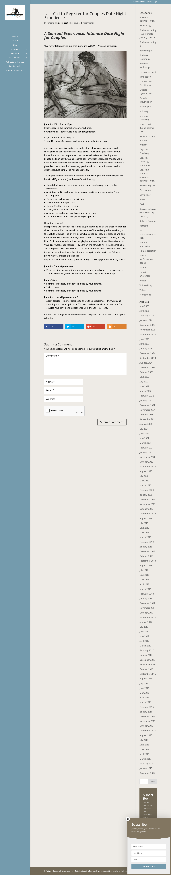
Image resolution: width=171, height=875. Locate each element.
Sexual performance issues (146, 259)
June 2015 (144, 744)
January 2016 (145, 711)
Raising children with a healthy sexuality (147, 212)
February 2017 (146, 650)
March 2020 (145, 485)
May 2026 (144, 306)
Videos (142, 280)
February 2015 (146, 763)
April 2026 (144, 310)
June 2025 (144, 339)
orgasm (143, 144)
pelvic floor (144, 194)
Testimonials (15, 66)
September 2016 (147, 673)
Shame (142, 267)
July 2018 (143, 570)
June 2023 (144, 376)
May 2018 (144, 579)
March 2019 (145, 537)
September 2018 (147, 560)
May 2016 (144, 692)
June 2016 (144, 688)
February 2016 (146, 707)
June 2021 (144, 433)
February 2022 (146, 395)
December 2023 (147, 367)
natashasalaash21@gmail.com (86, 314)
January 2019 (145, 546)
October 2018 (146, 556)
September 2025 (147, 334)
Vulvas (142, 290)
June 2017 (144, 631)
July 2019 (143, 523)
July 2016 (143, 683)
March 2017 (145, 645)
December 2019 (147, 499)
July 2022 (143, 381)
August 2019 (145, 518)
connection (145, 76)
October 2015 (146, 725)
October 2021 (146, 414)
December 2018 (147, 551)
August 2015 (145, 735)
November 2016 (147, 664)
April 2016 (144, 697)
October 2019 (146, 508)
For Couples (15, 58)
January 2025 (145, 348)
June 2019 (144, 527)
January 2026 (145, 320)
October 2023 (146, 372)
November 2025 (147, 329)
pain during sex (147, 185)
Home (15, 37)
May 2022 (144, 386)
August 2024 (145, 362)
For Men (15, 54)
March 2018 (145, 589)
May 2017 (144, 636)
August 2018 (145, 565)
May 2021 (144, 438)
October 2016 (146, 669)
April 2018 (144, 584)
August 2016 (145, 678)
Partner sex (145, 190)
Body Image (145, 50)
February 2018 (146, 593)
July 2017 (143, 626)
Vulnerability (145, 285)
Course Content (139, 2)
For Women (15, 49)
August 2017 (145, 622)
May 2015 (144, 749)
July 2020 (143, 475)
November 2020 (147, 457)
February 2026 (146, 315)
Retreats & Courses (15, 62)
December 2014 (147, 773)
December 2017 (147, 603)
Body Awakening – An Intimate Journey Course (147, 34)
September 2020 (147, 466)
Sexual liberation (147, 250)
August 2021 (145, 423)
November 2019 (147, 504)
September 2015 (147, 730)
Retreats (143, 225)
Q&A (141, 204)
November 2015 (147, 721)
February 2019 (146, 542)
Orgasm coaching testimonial (145, 161)
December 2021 (147, 405)
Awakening (145, 25)
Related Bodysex (148, 221)
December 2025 (147, 325)
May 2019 (144, 532)
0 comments (88, 23)
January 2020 (145, 494)
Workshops (145, 294)
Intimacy (143, 111)
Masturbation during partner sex (146, 128)
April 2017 (144, 641)
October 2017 (146, 612)
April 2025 (144, 343)
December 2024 (147, 353)
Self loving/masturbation (147, 234)
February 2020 (146, 490)
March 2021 (145, 442)
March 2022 (145, 391)
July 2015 (143, 739)
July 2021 (143, 428)
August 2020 (145, 471)
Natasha (50, 23)
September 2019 (147, 513)
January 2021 (145, 452)
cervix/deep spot (147, 72)
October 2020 (146, 461)
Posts (142, 199)
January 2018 (145, 598)
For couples (75, 23)
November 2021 (147, 409)
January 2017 (145, 655)
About (15, 41)
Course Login (152, 2)
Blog (15, 45)
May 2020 (144, 480)
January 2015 (145, 768)
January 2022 (145, 400)
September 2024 (147, 358)
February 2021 (146, 447)
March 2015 (145, 758)
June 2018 (144, 574)
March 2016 (145, 702)
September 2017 (147, 617)
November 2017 (147, 607)
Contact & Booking (15, 71)
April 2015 (144, 754)
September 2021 (147, 419)
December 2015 (147, 716)
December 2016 (147, 659)
